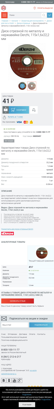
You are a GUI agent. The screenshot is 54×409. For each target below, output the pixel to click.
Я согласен (26, 405)
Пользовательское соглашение (14, 337)
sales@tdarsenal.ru (8, 374)
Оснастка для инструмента (32, 21)
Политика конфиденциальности (14, 340)
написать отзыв (17, 301)
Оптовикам (12, 334)
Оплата (32, 334)
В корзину (21, 110)
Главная (5, 21)
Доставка (23, 334)
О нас (3, 334)
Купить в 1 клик (15, 117)
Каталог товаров (4, 15)
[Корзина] (49, 15)
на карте (33, 370)
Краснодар (9, 2)
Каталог (15, 21)
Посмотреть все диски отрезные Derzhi (17, 229)
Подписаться (41, 325)
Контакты (41, 334)
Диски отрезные (23, 23)
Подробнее (26, 395)
